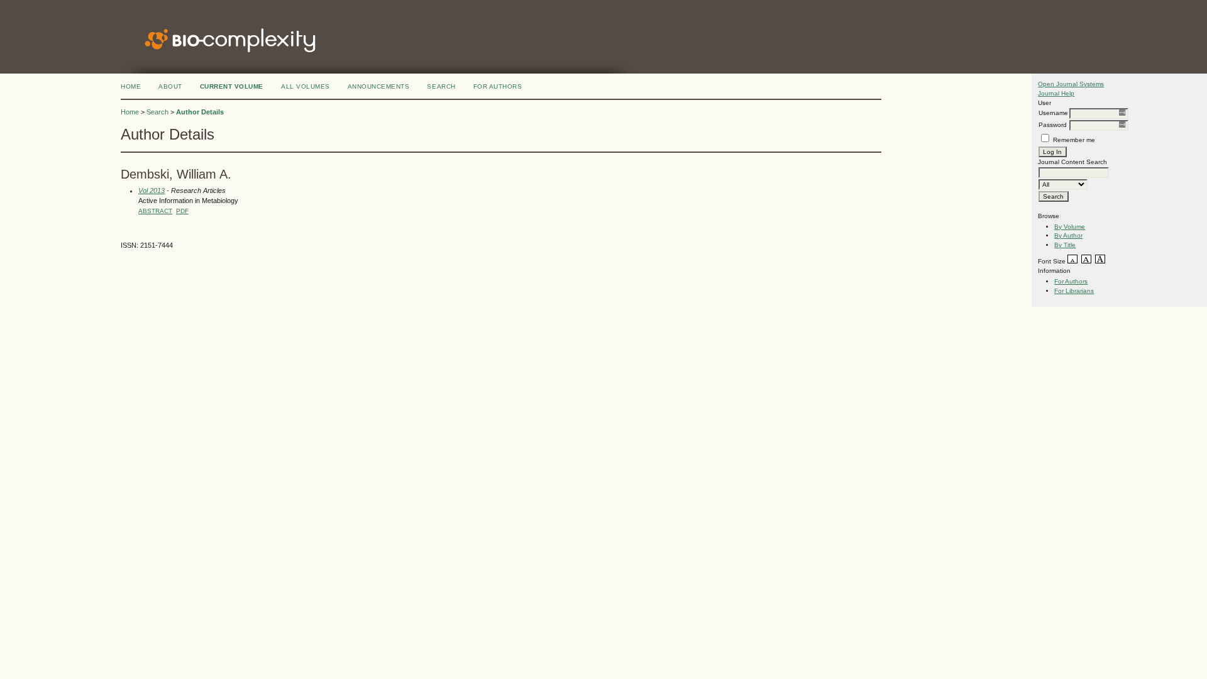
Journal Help (1056, 93)
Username (1053, 112)
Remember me (1074, 139)
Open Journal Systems (1071, 83)
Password (1053, 124)
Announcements (379, 86)
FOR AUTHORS (497, 86)
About (170, 86)
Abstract (155, 210)
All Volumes (305, 86)
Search (441, 86)
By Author (1068, 235)
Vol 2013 (151, 190)
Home (131, 86)
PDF (182, 210)
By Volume (1069, 226)
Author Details (200, 112)
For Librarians (1074, 290)
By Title (1065, 244)
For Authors (1071, 281)
